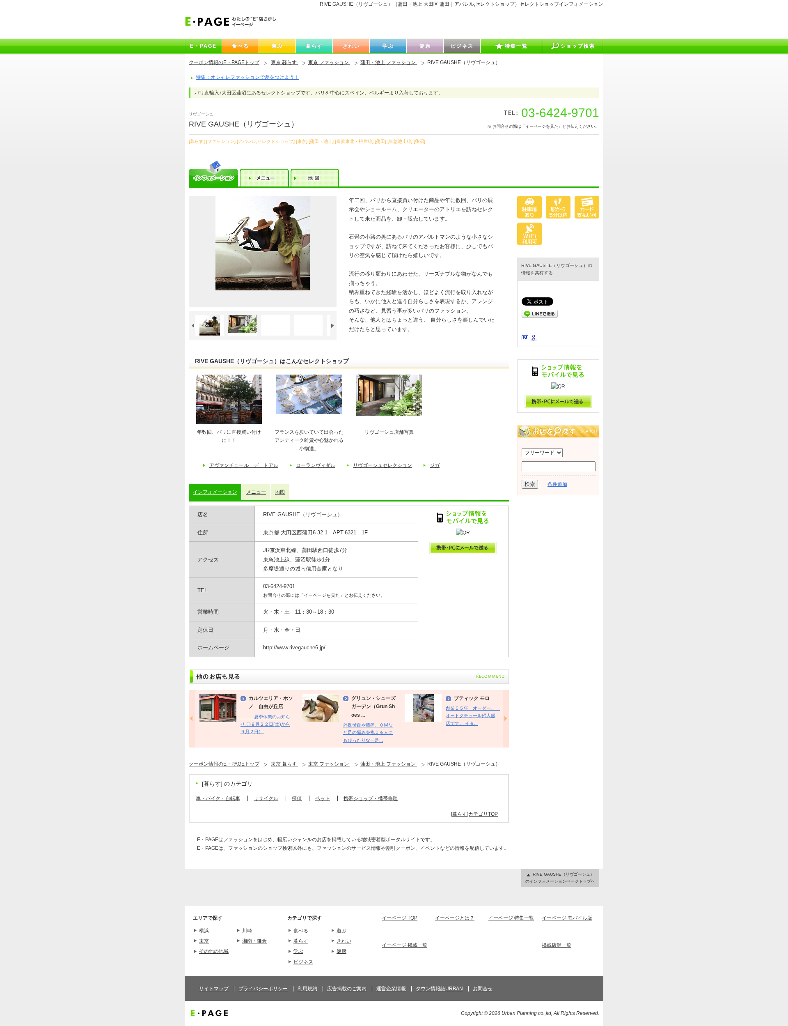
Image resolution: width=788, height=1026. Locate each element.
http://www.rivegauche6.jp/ (294, 647)
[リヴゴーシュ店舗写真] (389, 414)
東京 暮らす (284, 62)
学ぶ (298, 951)
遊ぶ (341, 931)
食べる (300, 931)
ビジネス (303, 962)
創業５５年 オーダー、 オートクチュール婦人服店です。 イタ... (473, 716)
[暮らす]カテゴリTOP (474, 814)
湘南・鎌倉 (254, 941)
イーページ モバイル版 (567, 918)
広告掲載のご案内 (347, 988)
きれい (344, 941)
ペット (322, 798)
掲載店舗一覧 (556, 945)
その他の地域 (214, 951)
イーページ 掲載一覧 (404, 945)
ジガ (435, 465)
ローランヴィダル (315, 465)
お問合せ (482, 988)
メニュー (256, 492)
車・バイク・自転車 (218, 798)
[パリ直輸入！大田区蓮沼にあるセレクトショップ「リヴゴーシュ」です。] (263, 251)
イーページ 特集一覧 (511, 918)
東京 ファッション (329, 62)
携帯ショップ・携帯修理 (371, 798)
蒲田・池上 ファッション (388, 62)
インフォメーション (215, 492)
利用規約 (307, 988)
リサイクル (266, 798)
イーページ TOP (399, 918)
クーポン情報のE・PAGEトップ (224, 62)
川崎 (247, 931)
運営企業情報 (391, 988)
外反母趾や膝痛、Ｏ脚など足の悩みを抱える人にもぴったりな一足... (368, 732)
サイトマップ (214, 988)
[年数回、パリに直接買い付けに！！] (229, 422)
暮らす (300, 941)
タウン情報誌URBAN (439, 988)
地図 (280, 492)
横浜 (204, 931)
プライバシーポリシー (263, 988)
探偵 (297, 798)
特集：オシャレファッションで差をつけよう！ (247, 77)
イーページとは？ (454, 918)
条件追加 (557, 484)
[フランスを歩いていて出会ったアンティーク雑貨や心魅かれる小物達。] (309, 412)
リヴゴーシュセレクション (382, 465)
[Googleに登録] (533, 339)
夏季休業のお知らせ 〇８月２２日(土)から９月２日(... (265, 724)
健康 (341, 951)
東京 (204, 941)
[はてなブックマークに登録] (525, 338)
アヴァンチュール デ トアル (243, 465)
